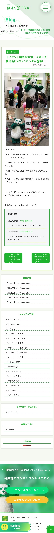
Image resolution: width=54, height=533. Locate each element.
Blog (12, 31)
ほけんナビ (11, 328)
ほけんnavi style (13, 324)
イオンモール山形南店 (15, 338)
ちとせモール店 (13, 319)
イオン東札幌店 (13, 380)
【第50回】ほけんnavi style (18, 297)
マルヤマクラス (13, 395)
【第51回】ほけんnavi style (18, 292)
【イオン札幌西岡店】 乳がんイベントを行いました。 (15, 258)
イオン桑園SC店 (13, 385)
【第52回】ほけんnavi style (18, 288)
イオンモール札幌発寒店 (16, 352)
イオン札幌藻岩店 (13, 371)
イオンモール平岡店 (14, 343)
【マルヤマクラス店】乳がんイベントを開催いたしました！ (41, 258)
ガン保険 (10, 429)
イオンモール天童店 (14, 333)
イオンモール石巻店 (14, 357)
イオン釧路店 (12, 390)
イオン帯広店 (12, 366)
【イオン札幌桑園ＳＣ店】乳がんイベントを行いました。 (26, 235)
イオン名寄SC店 (13, 362)
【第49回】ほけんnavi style (18, 302)
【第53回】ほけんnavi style (18, 283)
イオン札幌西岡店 (13, 376)
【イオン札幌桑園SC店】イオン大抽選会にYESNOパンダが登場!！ (35, 31)
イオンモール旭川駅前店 (16, 347)
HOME (2, 31)
